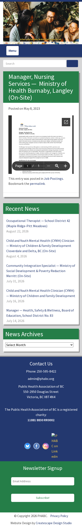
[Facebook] (36, 445)
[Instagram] (45, 445)
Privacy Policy (59, 516)
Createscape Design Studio (54, 523)
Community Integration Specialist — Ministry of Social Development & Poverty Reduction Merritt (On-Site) (40, 270)
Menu (12, 50)
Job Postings (53, 178)
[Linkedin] (55, 445)
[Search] (72, 63)
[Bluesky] (27, 445)
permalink (37, 183)
